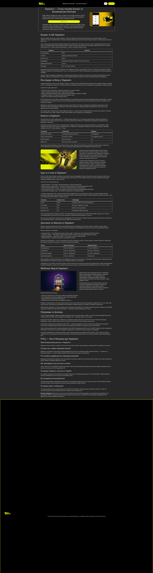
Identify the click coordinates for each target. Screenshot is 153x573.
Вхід (106, 3)
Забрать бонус (64, 21)
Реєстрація (111, 3)
